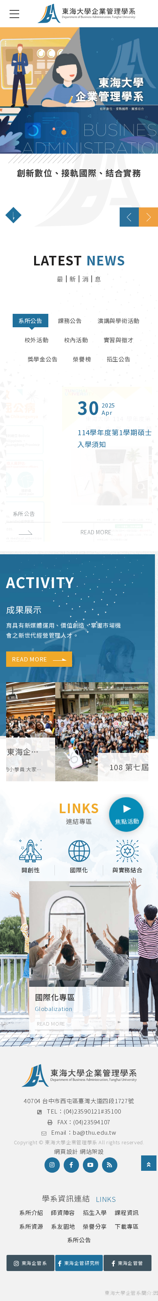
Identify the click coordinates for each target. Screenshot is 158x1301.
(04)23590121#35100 (92, 1111)
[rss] (109, 1165)
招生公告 (119, 359)
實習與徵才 (119, 340)
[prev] (129, 217)
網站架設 (92, 1151)
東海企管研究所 (82, 1263)
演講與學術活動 (118, 321)
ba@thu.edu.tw (95, 1132)
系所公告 (30, 321)
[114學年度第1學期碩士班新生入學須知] (79, 464)
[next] (148, 217)
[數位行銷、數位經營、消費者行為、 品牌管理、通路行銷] (79, 127)
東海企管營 (130, 1263)
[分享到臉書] (71, 1165)
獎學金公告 (43, 359)
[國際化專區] (79, 957)
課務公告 (70, 321)
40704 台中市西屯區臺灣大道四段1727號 (79, 1101)
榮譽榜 (82, 359)
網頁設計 (66, 1151)
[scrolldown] (13, 215)
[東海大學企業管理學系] (86, 13)
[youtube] (90, 1165)
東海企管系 (34, 1263)
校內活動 (76, 340)
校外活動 (37, 340)
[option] (79, 127)
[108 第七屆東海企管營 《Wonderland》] (77, 732)
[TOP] (149, 1164)
